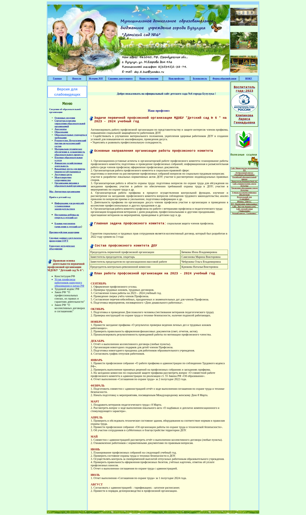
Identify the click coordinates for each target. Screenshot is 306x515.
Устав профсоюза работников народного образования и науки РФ (69, 282)
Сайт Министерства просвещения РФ (244, 169)
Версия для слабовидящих (67, 91)
